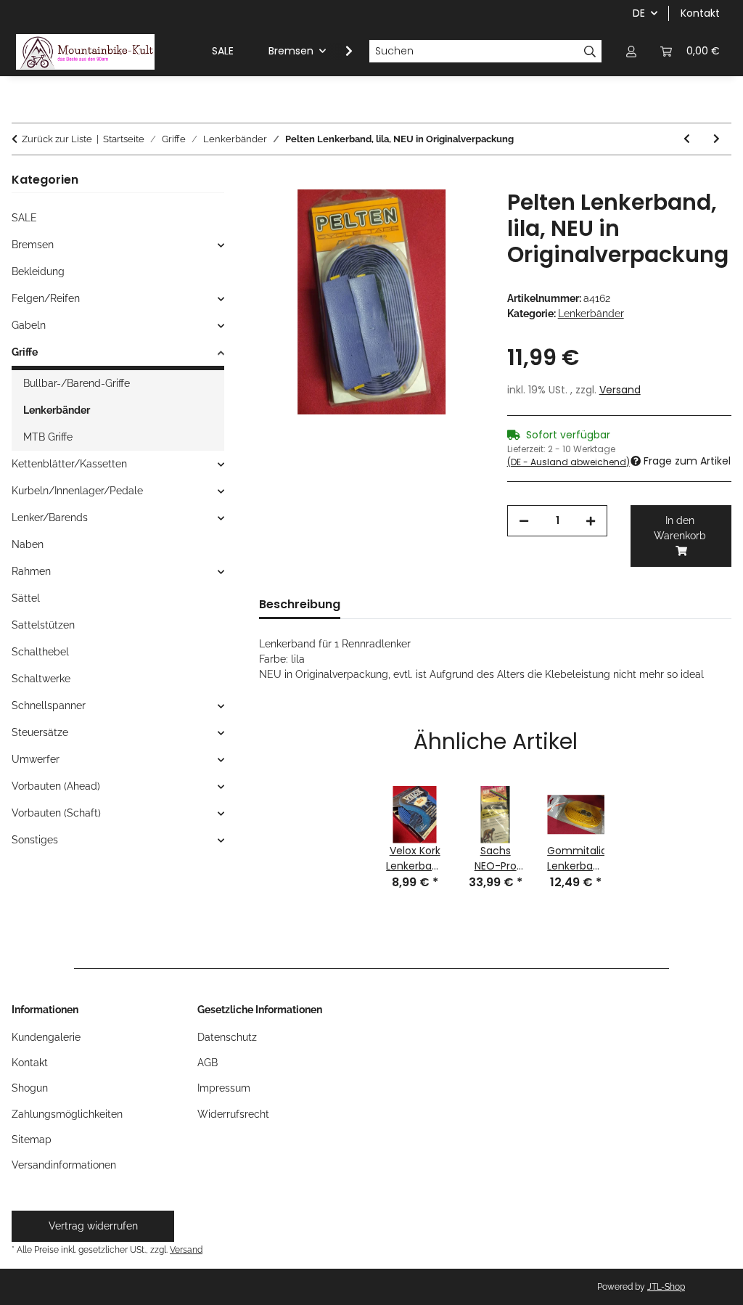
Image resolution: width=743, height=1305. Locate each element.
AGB (207, 1062)
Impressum (223, 1088)
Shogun (30, 1088)
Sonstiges (35, 840)
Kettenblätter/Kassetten (69, 464)
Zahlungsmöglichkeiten (67, 1114)
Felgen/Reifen (46, 298)
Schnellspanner (49, 705)
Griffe (25, 352)
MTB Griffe (48, 437)
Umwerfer (35, 759)
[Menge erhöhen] (591, 521)
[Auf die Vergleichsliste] (453, 217)
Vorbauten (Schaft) (56, 813)
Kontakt (700, 13)
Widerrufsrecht (233, 1114)
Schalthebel (40, 652)
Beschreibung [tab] (299, 604)
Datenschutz (227, 1037)
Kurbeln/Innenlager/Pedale (77, 490)
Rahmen (31, 571)
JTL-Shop (666, 1287)
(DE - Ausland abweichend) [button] (568, 462)
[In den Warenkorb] (270, 181)
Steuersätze (40, 732)
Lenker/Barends (50, 517)
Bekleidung (38, 271)
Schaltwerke (41, 678)
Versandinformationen (64, 1165)
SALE (24, 218)
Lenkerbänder (591, 313)
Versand (620, 389)
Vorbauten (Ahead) (56, 786)
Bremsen (33, 244)
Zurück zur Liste (57, 139)
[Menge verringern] (524, 521)
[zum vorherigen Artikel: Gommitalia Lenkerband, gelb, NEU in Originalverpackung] (687, 139)
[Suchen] (590, 51)
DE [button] (639, 13)
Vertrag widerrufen (93, 1226)
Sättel (26, 598)
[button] (631, 51)
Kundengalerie (46, 1037)
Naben (28, 544)
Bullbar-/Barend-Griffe (76, 383)
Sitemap (32, 1139)
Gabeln (29, 325)
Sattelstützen (43, 625)
